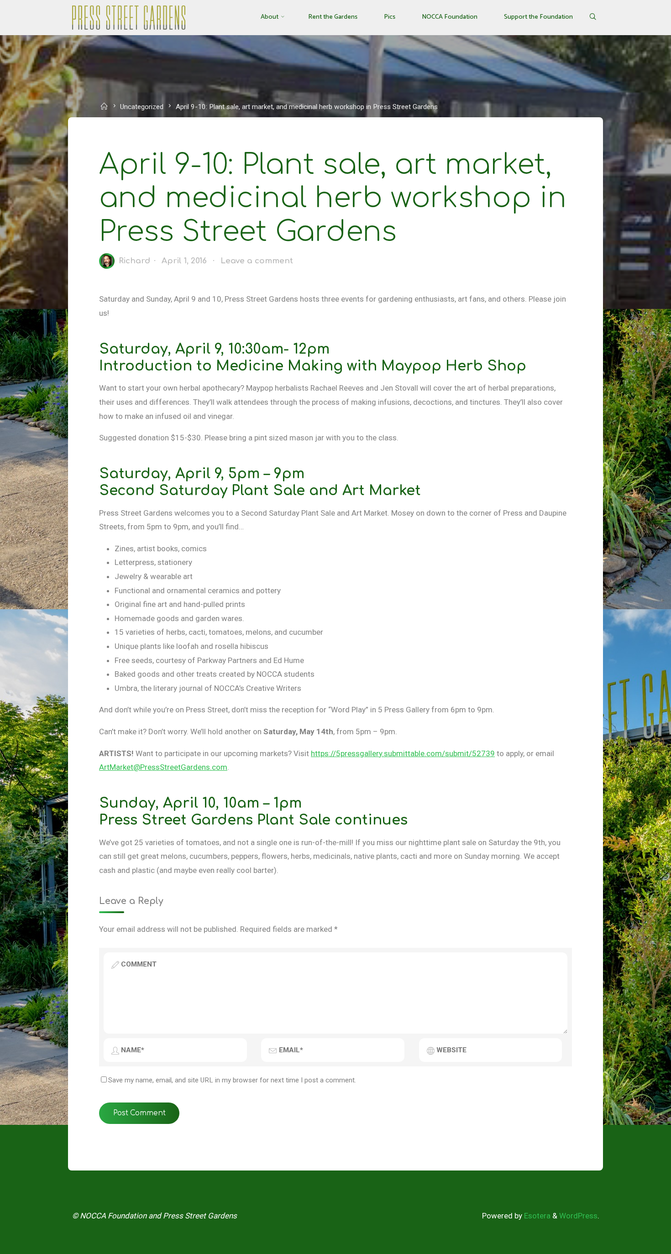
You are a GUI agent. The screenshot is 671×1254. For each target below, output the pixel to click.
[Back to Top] (635, 1241)
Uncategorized (141, 107)
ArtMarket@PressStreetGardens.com (163, 767)
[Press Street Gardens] (128, 16)
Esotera (536, 1215)
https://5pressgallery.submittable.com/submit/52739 (403, 753)
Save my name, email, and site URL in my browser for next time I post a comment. (232, 1080)
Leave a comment (256, 260)
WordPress (578, 1215)
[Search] (592, 17)
